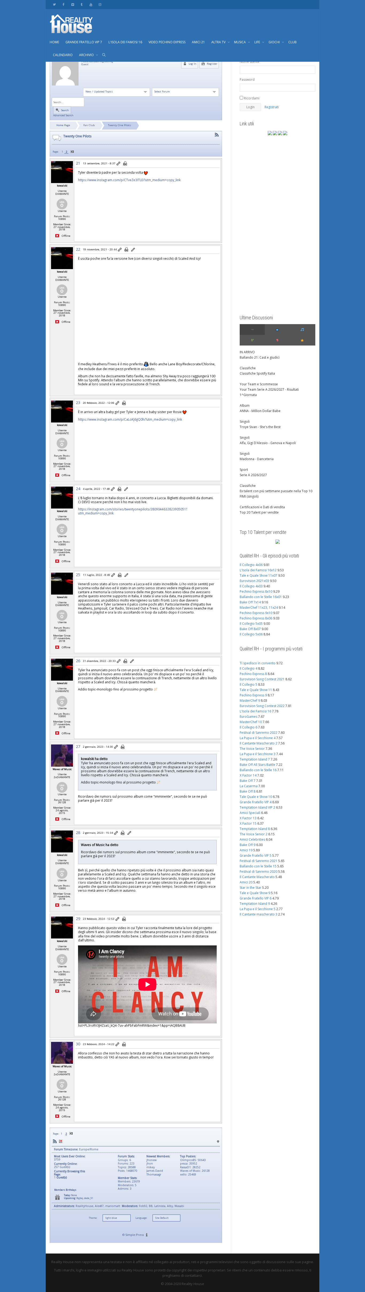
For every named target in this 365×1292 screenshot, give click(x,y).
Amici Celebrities (252, 839)
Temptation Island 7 (255, 759)
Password (247, 79)
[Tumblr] (81, 4)
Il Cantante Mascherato (257, 877)
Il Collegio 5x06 (251, 634)
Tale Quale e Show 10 (256, 796)
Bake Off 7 (247, 780)
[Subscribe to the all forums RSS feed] (55, 1141)
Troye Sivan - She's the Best (260, 427)
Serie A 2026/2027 (253, 475)
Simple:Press (134, 1235)
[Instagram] (99, 4)
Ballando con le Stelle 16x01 (261, 597)
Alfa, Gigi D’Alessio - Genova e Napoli (268, 443)
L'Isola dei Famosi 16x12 (258, 570)
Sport (244, 469)
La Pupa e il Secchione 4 (257, 738)
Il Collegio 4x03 (251, 586)
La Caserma (249, 786)
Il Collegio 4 (248, 668)
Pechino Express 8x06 (256, 618)
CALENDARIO (63, 55)
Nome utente (249, 61)
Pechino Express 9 (253, 695)
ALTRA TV (218, 42)
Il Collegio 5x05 (251, 623)
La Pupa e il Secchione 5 (257, 909)
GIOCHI (275, 42)
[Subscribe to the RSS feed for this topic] (217, 135)
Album (245, 405)
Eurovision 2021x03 (254, 581)
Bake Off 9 (247, 845)
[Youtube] (90, 4)
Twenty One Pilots (119, 125)
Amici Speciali (250, 812)
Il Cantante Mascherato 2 (258, 743)
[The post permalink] (118, 163)
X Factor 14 (248, 775)
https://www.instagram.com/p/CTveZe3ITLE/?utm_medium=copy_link (129, 180)
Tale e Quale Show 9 (255, 893)
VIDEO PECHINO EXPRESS (167, 42)
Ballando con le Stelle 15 (258, 866)
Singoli (245, 421)
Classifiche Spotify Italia (257, 373)
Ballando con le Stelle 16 (258, 770)
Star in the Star (250, 887)
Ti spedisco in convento (257, 663)
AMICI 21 (198, 42)
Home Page (63, 125)
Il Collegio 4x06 (251, 564)
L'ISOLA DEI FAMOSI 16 (125, 42)
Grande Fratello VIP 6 (255, 898)
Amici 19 (246, 850)
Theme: (93, 1218)
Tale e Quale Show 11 (256, 690)
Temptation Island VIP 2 (257, 807)
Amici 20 (246, 882)
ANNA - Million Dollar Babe (260, 411)
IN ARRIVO (247, 352)
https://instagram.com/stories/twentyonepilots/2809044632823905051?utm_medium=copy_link (132, 511)
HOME (54, 42)
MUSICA (240, 42)
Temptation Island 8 (255, 829)
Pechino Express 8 (253, 674)
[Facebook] (63, 4)
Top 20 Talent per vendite (259, 512)
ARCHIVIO (87, 55)
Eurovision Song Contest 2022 (262, 706)
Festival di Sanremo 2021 (258, 861)
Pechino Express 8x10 (256, 591)
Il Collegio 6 (248, 727)
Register (211, 63)
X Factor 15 (248, 823)
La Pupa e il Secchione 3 (257, 754)
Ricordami (251, 98)
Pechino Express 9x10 (256, 613)
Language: (141, 1218)
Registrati (272, 107)
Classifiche (248, 368)
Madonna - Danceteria (257, 459)
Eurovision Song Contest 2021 (262, 679)
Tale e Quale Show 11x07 (258, 575)
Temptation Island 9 (255, 903)
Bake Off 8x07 (250, 629)
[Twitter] (54, 4)
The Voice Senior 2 (253, 834)
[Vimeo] (72, 4)
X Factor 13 (248, 818)
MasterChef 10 (251, 722)
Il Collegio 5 (248, 684)
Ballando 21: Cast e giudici (259, 357)
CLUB (292, 42)
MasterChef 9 (250, 700)
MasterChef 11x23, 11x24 (259, 607)
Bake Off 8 (247, 791)
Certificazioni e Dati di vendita (262, 507)
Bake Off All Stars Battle (257, 764)
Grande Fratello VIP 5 (255, 855)
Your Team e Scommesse (259, 384)
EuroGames (248, 716)
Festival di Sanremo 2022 (258, 732)
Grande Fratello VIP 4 (255, 802)
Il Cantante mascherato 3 (258, 914)
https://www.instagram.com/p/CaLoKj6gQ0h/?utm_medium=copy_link (130, 419)
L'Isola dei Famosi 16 (255, 711)
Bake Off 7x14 (250, 602)
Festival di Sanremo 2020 (258, 871)
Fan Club (89, 125)
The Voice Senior (252, 748)
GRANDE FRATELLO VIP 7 (83, 42)
